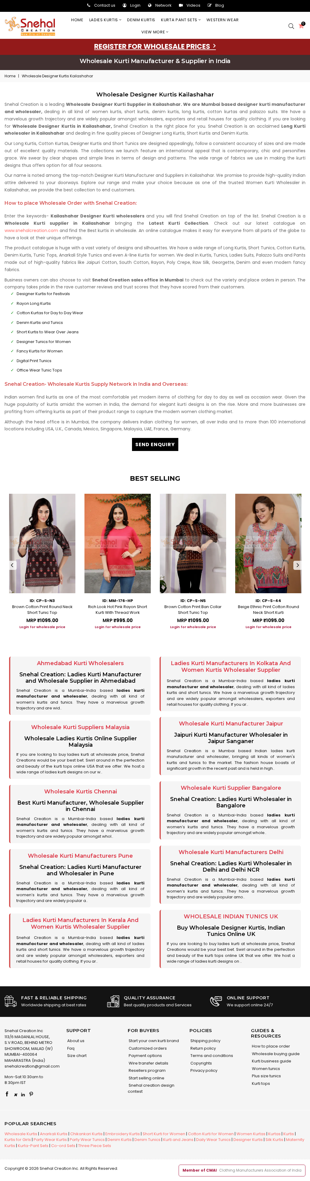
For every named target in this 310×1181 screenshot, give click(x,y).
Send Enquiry (155, 444)
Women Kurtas (250, 1134)
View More (153, 32)
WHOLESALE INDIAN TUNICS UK (231, 916)
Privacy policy (203, 1070)
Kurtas (274, 1134)
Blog (219, 5)
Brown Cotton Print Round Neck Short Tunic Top (42, 610)
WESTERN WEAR (222, 20)
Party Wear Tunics (87, 1139)
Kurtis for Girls (18, 1139)
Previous (12, 565)
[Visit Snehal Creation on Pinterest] (31, 1095)
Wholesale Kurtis (21, 1134)
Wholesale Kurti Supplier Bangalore (231, 788)
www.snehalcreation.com (31, 230)
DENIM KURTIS (141, 20)
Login (135, 5)
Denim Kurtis (119, 1139)
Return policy (203, 1048)
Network (163, 5)
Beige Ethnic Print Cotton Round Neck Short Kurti (268, 610)
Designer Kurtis (248, 1139)
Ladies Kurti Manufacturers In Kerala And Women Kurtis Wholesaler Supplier (80, 923)
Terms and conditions (211, 1055)
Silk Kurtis (274, 1139)
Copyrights (201, 1063)
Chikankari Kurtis (86, 1134)
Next (297, 565)
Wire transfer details (148, 1063)
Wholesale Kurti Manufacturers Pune (80, 856)
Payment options (145, 1055)
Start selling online (146, 1078)
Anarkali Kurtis (54, 1134)
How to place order (270, 1046)
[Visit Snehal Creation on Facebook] (7, 1095)
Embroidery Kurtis (122, 1134)
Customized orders (147, 1048)
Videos (193, 5)
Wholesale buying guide (275, 1054)
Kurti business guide (271, 1061)
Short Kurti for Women (164, 1134)
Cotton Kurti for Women (211, 1134)
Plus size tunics (266, 1076)
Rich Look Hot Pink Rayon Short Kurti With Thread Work (117, 610)
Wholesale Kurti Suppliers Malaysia (80, 727)
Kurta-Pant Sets (33, 1146)
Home (77, 20)
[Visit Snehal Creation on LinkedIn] (23, 1095)
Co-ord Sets (63, 1146)
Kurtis (288, 1134)
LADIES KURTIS (104, 20)
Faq (70, 1048)
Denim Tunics (147, 1139)
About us (75, 1041)
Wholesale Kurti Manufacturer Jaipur (231, 723)
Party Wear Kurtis (50, 1139)
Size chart (76, 1055)
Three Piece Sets (94, 1146)
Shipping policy (205, 1041)
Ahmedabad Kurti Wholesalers (80, 663)
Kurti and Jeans (178, 1139)
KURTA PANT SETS (179, 20)
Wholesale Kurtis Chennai (80, 791)
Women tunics (265, 1069)
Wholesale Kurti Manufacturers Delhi (231, 852)
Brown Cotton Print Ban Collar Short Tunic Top (193, 610)
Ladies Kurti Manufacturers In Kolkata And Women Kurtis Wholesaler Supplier (231, 666)
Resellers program (147, 1070)
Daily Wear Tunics (213, 1139)
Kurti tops (260, 1083)
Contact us (104, 5)
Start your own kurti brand (153, 1041)
